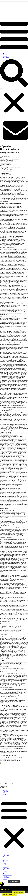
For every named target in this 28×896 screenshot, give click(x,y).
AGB (4, 793)
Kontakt (5, 794)
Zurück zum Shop (18, 892)
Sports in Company (7, 54)
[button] (14, 36)
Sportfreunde (6, 57)
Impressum (5, 790)
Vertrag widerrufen (14, 881)
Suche (1, 88)
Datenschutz (6, 791)
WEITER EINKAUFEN (9, 894)
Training (5, 56)
